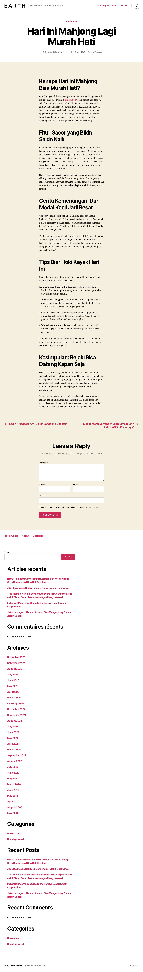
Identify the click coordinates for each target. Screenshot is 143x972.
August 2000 (14, 807)
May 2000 (13, 813)
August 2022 (14, 761)
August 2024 (14, 720)
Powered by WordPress (36, 965)
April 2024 (13, 743)
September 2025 (16, 663)
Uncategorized (15, 839)
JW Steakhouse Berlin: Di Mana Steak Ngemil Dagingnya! (38, 588)
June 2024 (13, 732)
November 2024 (16, 709)
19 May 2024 (79, 52)
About (114, 5)
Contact (123, 5)
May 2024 (12, 738)
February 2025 (15, 703)
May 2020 (12, 778)
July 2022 (12, 767)
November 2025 (16, 657)
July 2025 (12, 674)
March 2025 (14, 697)
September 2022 (16, 755)
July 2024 (13, 726)
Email (75, 485)
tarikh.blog (17, 965)
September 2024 (16, 715)
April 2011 (13, 801)
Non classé (71, 21)
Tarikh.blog (101, 5)
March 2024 (14, 749)
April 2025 (13, 692)
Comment (43, 463)
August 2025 (14, 668)
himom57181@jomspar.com (56, 52)
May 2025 (12, 686)
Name (42, 485)
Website (42, 496)
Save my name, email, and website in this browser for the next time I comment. (70, 507)
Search (7, 552)
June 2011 (13, 790)
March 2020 (14, 784)
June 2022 (13, 772)
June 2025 (13, 680)
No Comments (97, 52)
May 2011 (12, 795)
